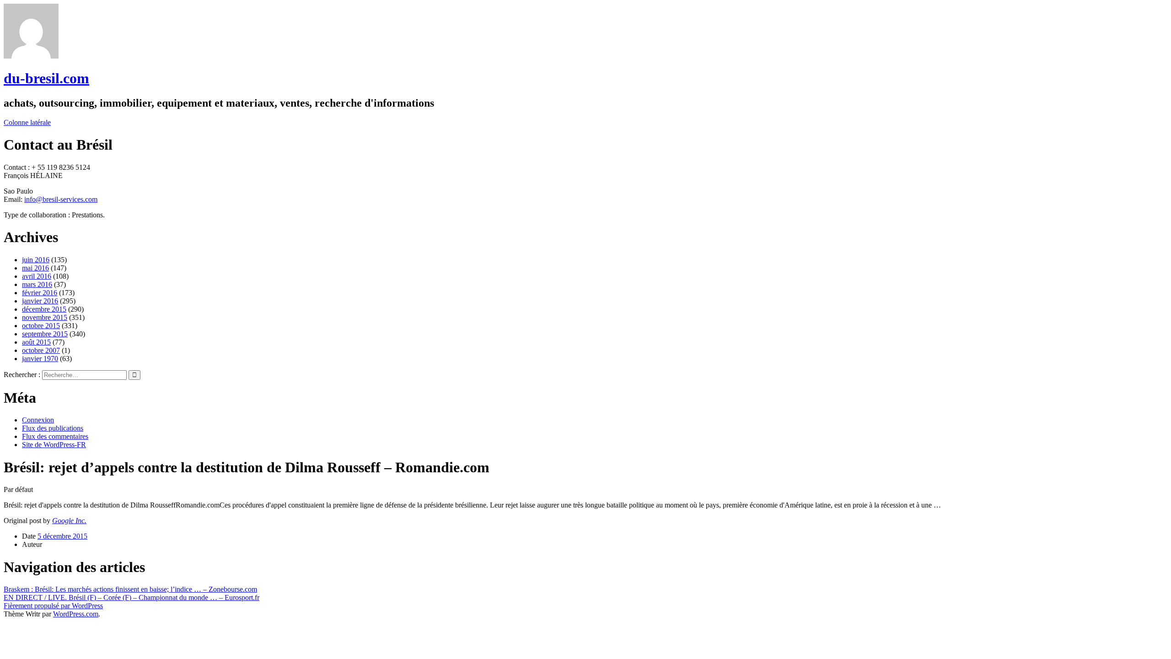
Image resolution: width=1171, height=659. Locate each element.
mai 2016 (35, 268)
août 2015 (36, 342)
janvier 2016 (40, 301)
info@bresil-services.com (60, 199)
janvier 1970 (40, 358)
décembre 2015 (44, 309)
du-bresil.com (46, 78)
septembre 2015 (45, 334)
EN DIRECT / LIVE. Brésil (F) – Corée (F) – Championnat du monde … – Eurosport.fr (131, 597)
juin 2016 (35, 260)
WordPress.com (75, 614)
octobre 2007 (41, 350)
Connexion (38, 420)
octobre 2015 (41, 326)
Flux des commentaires (55, 436)
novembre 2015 (44, 317)
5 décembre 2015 (62, 536)
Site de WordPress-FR (54, 444)
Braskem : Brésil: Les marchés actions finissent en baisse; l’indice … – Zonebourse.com (130, 589)
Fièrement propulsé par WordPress (53, 606)
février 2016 (39, 293)
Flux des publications (52, 428)
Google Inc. (69, 520)
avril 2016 (36, 276)
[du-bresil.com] (31, 56)
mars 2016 (37, 284)
